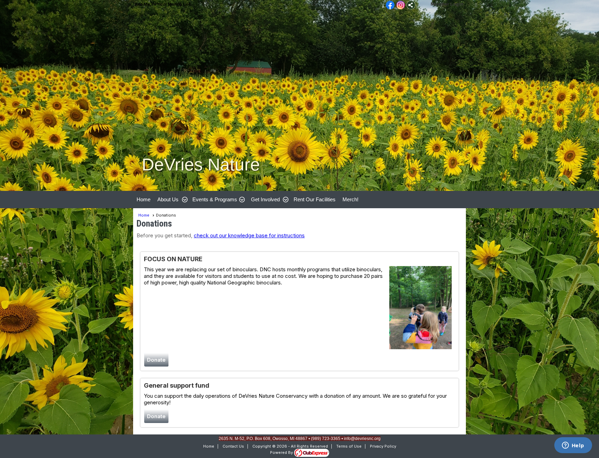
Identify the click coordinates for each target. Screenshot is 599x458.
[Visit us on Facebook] (390, 5)
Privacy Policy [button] (383, 446)
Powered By (282, 452)
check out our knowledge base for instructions (249, 235)
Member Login (447, 4)
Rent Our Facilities (315, 199)
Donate (156, 359)
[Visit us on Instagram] (400, 5)
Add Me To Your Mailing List (162, 4)
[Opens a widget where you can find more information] (573, 446)
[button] (171, 199)
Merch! (350, 199)
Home (143, 199)
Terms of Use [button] (349, 446)
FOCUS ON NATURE (173, 259)
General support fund (176, 385)
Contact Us (233, 446)
